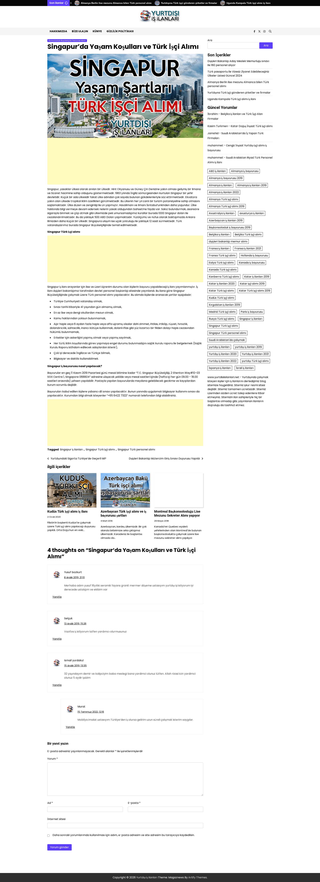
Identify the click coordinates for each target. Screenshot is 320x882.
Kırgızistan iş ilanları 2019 (224, 305)
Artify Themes (197, 877)
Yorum (52, 759)
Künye (97, 31)
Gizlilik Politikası (120, 31)
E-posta (134, 803)
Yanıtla (57, 597)
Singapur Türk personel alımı (136, 449)
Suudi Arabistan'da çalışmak (227, 340)
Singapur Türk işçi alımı (100, 449)
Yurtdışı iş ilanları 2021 (255, 354)
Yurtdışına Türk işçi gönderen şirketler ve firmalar (170, 3)
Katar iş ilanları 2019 (256, 277)
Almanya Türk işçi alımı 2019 (226, 206)
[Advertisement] (125, 161)
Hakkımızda (58, 31)
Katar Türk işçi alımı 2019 (254, 291)
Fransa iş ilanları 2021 (247, 248)
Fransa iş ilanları (219, 248)
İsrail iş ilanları (245, 368)
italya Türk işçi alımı (221, 262)
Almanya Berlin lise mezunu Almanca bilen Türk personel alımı (97, 3)
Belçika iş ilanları (219, 234)
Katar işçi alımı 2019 (252, 284)
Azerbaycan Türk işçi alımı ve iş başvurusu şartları (123, 513)
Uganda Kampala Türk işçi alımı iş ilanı (230, 3)
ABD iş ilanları (217, 171)
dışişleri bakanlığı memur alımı (228, 241)
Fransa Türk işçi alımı (222, 255)
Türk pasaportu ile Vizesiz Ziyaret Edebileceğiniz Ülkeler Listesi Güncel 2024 (238, 74)
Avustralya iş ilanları (221, 213)
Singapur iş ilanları (71, 449)
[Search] (270, 31)
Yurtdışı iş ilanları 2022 (222, 361)
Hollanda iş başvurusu (254, 255)
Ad (50, 803)
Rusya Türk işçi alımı (221, 319)
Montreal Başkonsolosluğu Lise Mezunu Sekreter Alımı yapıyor (177, 513)
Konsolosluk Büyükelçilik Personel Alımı (67, 40)
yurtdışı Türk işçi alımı (255, 361)
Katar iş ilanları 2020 (222, 284)
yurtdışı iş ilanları (219, 347)
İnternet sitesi (56, 819)
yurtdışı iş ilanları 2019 (248, 347)
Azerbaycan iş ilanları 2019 (225, 220)
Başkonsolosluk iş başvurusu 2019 (229, 227)
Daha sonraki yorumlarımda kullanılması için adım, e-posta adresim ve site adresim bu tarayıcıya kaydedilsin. (123, 835)
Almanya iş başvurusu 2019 (225, 178)
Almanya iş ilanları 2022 (224, 192)
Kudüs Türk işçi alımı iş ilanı (67, 511)
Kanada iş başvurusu (252, 262)
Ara (210, 40)
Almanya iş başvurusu (244, 171)
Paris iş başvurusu (252, 312)
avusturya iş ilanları (252, 213)
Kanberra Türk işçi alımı (224, 277)
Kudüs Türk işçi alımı (221, 298)
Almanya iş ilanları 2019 (251, 185)
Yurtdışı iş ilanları (146, 877)
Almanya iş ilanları (220, 185)
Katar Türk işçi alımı (221, 291)
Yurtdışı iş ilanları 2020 (223, 354)
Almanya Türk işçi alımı (223, 199)
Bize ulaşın (80, 31)
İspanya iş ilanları (220, 368)
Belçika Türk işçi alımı (248, 234)
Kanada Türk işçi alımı (222, 269)
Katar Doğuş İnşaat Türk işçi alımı (251, 126)
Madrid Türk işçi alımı (222, 312)
